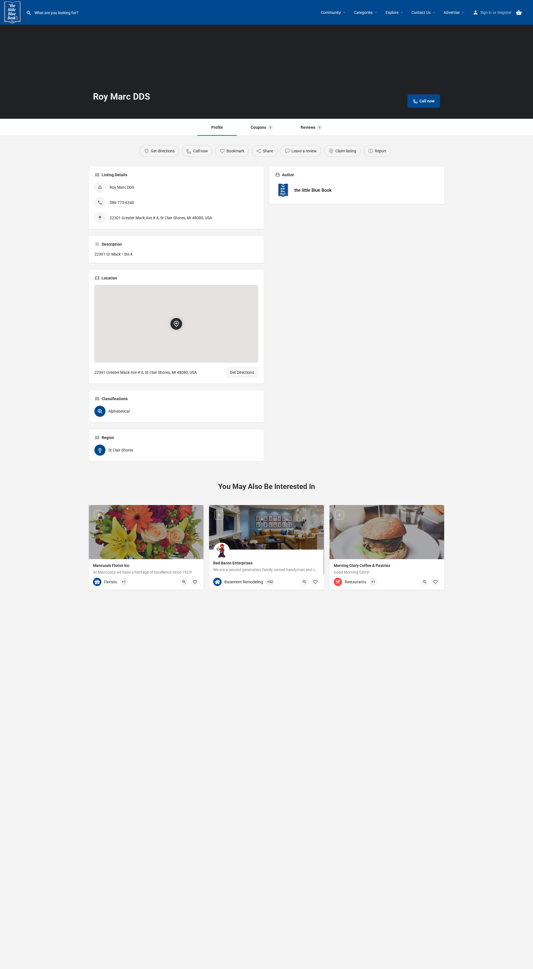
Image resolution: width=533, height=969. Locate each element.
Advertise (452, 12)
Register (504, 12)
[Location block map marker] (176, 324)
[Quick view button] (184, 581)
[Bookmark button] (194, 581)
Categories (363, 12)
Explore (392, 12)
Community (331, 12)
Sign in (486, 12)
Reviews (310, 127)
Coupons (261, 127)
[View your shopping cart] (519, 12)
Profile (217, 127)
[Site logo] (13, 12)
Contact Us (421, 12)
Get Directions (242, 372)
